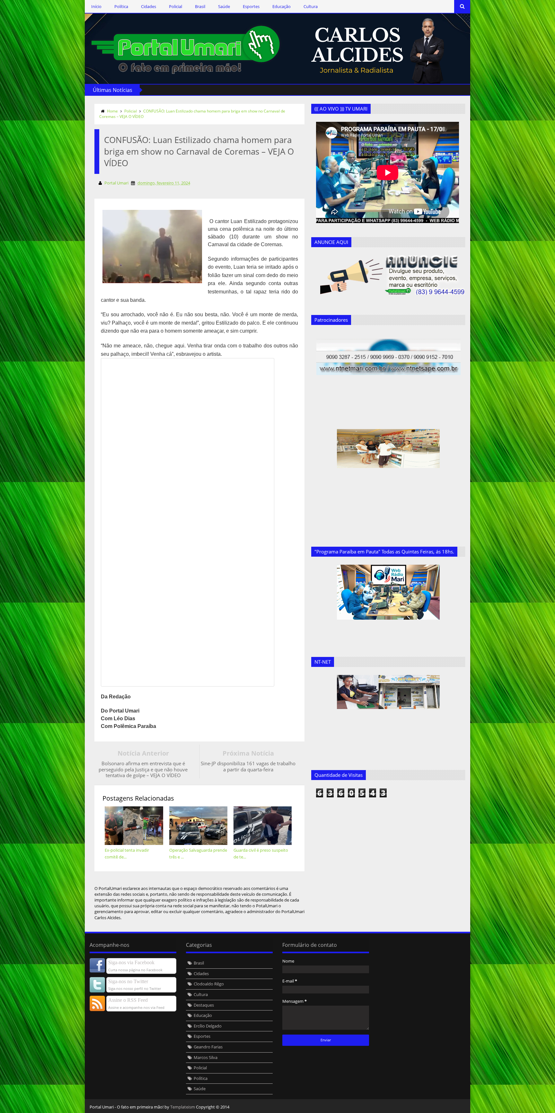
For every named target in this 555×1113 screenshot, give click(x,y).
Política (121, 6)
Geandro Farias (208, 1047)
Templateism (182, 1107)
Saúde (224, 6)
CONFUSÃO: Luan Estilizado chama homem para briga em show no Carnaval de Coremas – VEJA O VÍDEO (192, 113)
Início (96, 6)
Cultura (311, 6)
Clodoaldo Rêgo (209, 984)
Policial (175, 6)
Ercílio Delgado (208, 1026)
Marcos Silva (205, 1057)
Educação (281, 6)
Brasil (200, 6)
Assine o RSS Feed (128, 1000)
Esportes (251, 6)
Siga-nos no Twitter (128, 981)
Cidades (148, 6)
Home (112, 111)
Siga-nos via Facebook (131, 962)
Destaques (204, 1005)
